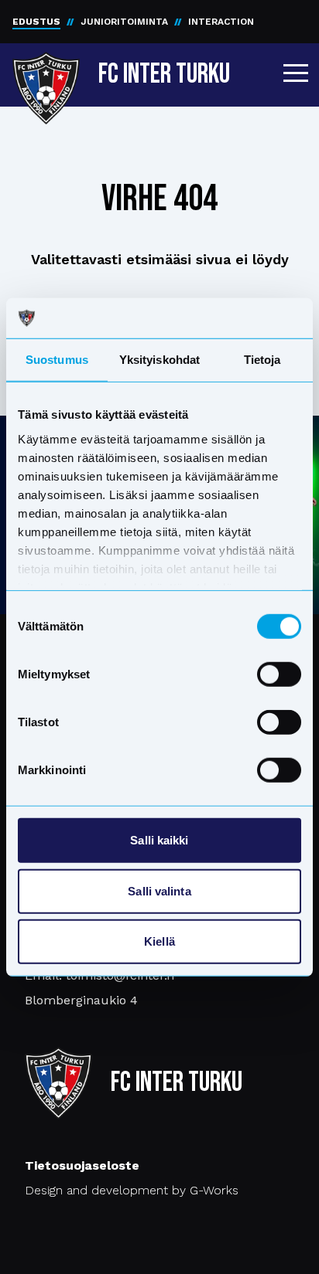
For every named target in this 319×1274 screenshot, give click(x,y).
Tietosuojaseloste (82, 1165)
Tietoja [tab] (262, 359)
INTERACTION (221, 21)
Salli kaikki (159, 840)
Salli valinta (159, 890)
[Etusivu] (46, 71)
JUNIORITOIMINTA (124, 21)
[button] (295, 72)
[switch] (279, 674)
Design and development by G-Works (131, 1190)
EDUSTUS (36, 21)
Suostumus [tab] (57, 359)
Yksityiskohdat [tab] (159, 359)
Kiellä (159, 941)
